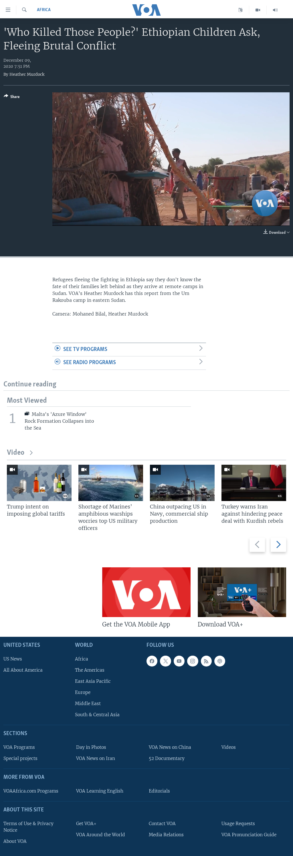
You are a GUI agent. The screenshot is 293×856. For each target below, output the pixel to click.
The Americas (89, 670)
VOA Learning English (99, 791)
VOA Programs (19, 747)
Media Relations (166, 834)
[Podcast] (219, 660)
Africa (44, 10)
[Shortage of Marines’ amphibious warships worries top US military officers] (110, 483)
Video (15, 453)
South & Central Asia (97, 714)
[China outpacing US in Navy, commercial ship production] (182, 483)
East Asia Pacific (93, 681)
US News (12, 658)
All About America (23, 670)
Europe (82, 692)
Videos (228, 747)
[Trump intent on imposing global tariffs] (39, 483)
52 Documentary (167, 758)
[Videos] (258, 10)
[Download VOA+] (242, 592)
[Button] (12, 97)
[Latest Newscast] (275, 10)
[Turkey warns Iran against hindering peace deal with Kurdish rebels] (253, 483)
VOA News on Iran (95, 758)
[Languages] (240, 10)
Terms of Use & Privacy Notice (28, 827)
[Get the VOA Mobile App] (146, 592)
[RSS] (206, 660)
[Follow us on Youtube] (179, 660)
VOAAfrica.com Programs (30, 791)
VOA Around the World (100, 834)
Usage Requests (238, 823)
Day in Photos (91, 747)
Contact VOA (162, 823)
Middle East (88, 703)
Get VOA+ (86, 823)
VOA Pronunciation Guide (248, 834)
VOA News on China (170, 747)
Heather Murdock (26, 74)
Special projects (20, 758)
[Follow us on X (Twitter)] (165, 660)
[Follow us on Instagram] (192, 660)
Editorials (159, 791)
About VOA (15, 841)
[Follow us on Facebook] (151, 660)
